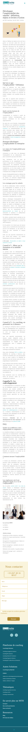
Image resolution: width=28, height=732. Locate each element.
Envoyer (13, 619)
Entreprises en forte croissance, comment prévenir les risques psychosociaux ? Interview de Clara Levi (14, 537)
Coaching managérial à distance (9, 651)
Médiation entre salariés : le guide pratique (13, 549)
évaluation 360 (20, 265)
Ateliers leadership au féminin (9, 678)
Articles (22, 20)
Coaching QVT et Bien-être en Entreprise (11, 660)
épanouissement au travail (10, 211)
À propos (5, 703)
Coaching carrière (6, 692)
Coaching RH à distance (8, 653)
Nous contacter (7, 708)
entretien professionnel (9, 283)
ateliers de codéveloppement (10, 410)
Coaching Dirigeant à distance (9, 658)
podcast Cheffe (16, 421)
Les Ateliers (5, 527)
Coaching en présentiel (8, 669)
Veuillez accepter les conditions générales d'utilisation (13, 612)
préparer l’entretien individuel (17, 267)
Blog (4, 715)
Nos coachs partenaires (9, 706)
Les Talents (5, 529)
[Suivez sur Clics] (16, 635)
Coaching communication (8, 694)
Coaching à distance (8, 648)
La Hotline (5, 525)
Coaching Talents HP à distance (9, 656)
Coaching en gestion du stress (9, 690)
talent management (15, 137)
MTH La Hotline (19, 352)
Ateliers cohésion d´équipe (9, 680)
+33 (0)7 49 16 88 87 (14, 574)
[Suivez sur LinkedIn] (11, 635)
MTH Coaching (8, 20)
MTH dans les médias (8, 717)
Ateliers (5, 673)
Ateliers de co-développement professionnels (13, 676)
